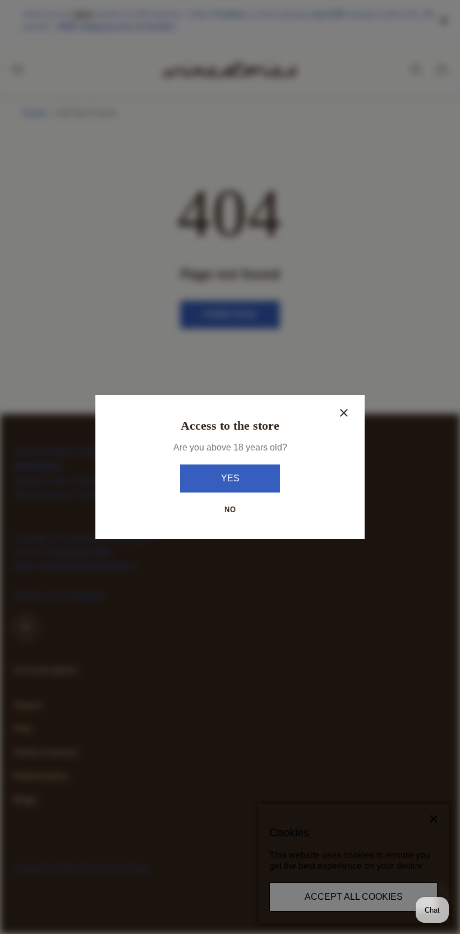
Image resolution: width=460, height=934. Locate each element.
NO (230, 509)
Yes (230, 478)
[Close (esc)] (344, 413)
